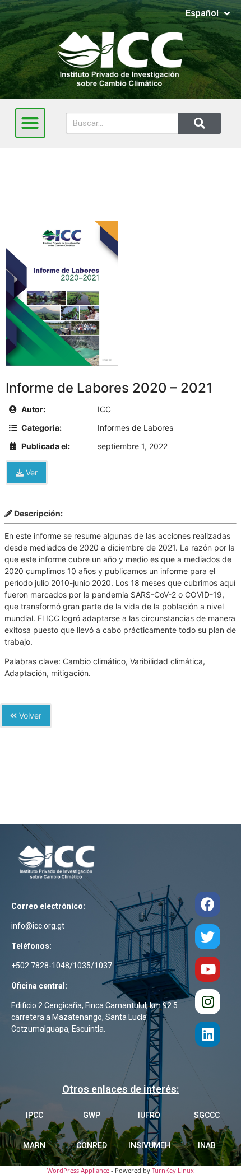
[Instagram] (207, 1001)
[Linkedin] (207, 1034)
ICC (104, 409)
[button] (30, 123)
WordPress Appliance (78, 1170)
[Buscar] (199, 123)
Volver (29, 715)
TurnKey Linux (173, 1170)
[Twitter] (207, 936)
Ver (31, 472)
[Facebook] (207, 904)
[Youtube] (207, 969)
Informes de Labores (135, 427)
